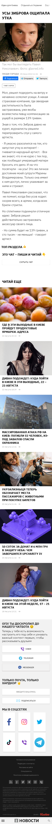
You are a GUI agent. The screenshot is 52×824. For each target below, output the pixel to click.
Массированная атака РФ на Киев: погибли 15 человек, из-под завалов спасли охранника (25, 437)
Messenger (28, 667)
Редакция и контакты (26, 764)
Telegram (28, 658)
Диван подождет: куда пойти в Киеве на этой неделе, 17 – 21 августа (25, 603)
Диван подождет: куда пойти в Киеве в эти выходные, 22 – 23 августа (25, 382)
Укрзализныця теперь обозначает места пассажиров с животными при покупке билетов (23, 494)
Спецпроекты (26, 771)
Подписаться (28, 700)
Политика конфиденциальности (26, 775)
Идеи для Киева (9, 5)
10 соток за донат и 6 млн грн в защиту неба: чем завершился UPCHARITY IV (25, 550)
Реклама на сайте (26, 767)
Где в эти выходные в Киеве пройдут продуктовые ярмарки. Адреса (23, 328)
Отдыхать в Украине (31, 5)
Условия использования (25, 760)
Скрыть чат (26, 262)
